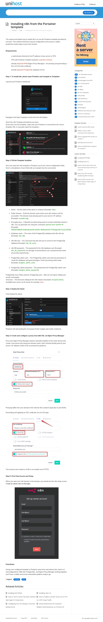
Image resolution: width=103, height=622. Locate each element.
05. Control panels (83, 83)
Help (20, 30)
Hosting (17, 579)
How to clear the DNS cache (86, 127)
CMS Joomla (81, 95)
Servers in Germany (84, 114)
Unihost (92, 4)
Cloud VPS (24, 618)
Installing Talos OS (45, 593)
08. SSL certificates (83, 92)
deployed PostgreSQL (25, 70)
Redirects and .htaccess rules (87, 111)
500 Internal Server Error (85, 142)
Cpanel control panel (84, 101)
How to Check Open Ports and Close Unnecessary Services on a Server (87, 167)
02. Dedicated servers (85, 74)
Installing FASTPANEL (15, 593)
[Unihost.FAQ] (14, 3)
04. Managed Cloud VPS (85, 80)
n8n (24, 579)
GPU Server (44, 618)
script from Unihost (45, 60)
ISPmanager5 (82, 108)
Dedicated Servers (11, 618)
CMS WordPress (83, 98)
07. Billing (80, 89)
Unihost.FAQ (79, 4)
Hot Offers (34, 618)
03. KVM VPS (82, 77)
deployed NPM (22, 63)
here (41, 282)
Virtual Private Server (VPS (86, 117)
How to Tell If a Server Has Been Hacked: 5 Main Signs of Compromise (87, 182)
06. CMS (80, 86)
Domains (80, 105)
